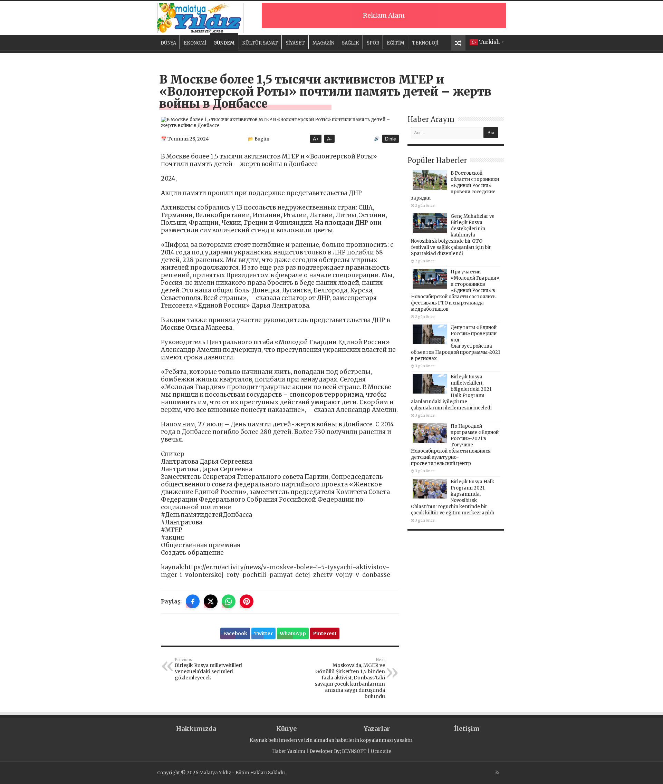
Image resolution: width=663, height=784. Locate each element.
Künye (286, 729)
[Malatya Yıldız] (200, 17)
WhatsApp (293, 633)
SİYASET (295, 43)
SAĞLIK (350, 43)
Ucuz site (381, 751)
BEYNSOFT (354, 751)
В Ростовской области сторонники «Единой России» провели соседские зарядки (455, 185)
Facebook (235, 633)
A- (329, 139)
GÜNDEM (223, 43)
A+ (316, 139)
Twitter (263, 633)
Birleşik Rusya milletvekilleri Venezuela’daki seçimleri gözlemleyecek (208, 669)
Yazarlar (377, 729)
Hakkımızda (196, 729)
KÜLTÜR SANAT (260, 43)
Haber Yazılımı (288, 751)
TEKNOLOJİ (425, 43)
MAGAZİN (323, 43)
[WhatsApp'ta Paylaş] (229, 601)
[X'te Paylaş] (211, 601)
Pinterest (325, 633)
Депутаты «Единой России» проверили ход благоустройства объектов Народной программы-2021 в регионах (455, 343)
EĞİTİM (395, 43)
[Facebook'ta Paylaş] (193, 601)
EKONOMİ (195, 43)
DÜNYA (168, 43)
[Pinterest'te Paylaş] (246, 601)
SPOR (373, 43)
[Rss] (497, 772)
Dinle (390, 139)
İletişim (467, 729)
